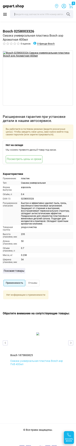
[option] (38, 78)
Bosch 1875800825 (21, 355)
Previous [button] (5, 342)
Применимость (14, 282)
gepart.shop (13, 6)
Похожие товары (14, 270)
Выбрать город (56, 6)
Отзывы (32, 282)
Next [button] (70, 342)
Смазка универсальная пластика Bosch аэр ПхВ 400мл (36, 362)
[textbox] (41, 14)
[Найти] (68, 14)
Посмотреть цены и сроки (24, 159)
